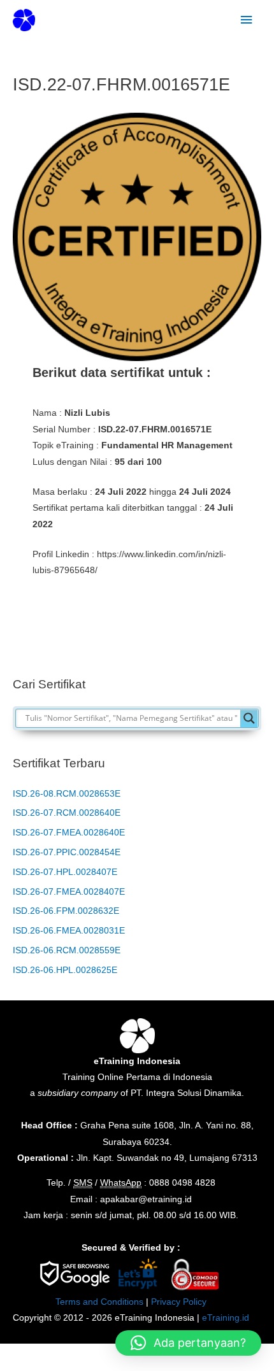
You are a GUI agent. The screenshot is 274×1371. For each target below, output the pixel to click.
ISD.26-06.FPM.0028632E (66, 911)
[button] (188, 1343)
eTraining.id (225, 1318)
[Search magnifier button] (249, 718)
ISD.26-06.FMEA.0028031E (69, 930)
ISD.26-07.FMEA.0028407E (69, 892)
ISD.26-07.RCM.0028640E (66, 813)
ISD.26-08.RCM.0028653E (66, 794)
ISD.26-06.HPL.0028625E (65, 970)
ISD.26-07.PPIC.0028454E (66, 852)
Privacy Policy (178, 1302)
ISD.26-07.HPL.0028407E (65, 872)
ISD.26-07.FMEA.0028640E (69, 832)
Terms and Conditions (99, 1302)
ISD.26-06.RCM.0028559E (66, 950)
